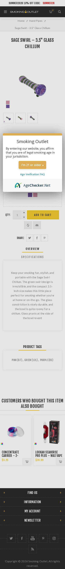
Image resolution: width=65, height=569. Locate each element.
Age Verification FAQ (32, 174)
